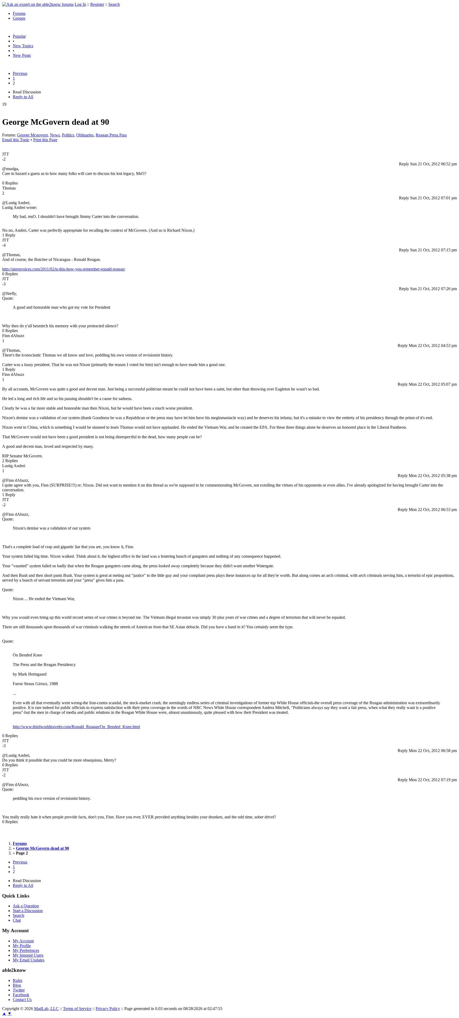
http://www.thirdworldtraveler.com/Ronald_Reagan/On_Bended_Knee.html (76, 726)
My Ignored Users (28, 955)
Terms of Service (77, 1008)
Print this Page (45, 140)
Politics (68, 135)
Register (97, 4)
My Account (23, 941)
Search (114, 4)
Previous (20, 73)
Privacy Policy (108, 1008)
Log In (80, 4)
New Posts (22, 55)
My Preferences (26, 950)
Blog (17, 985)
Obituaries (85, 135)
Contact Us (22, 999)
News (55, 135)
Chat (17, 920)
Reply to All (23, 97)
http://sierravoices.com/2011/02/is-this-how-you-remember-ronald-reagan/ (63, 269)
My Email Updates (28, 960)
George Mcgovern (32, 135)
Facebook (21, 995)
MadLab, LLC (46, 1008)
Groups (19, 18)
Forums (19, 13)
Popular (19, 36)
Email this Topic (15, 140)
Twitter (19, 990)
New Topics (23, 46)
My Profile (22, 945)
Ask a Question (26, 906)
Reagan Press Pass (111, 135)
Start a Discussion (28, 910)
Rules (17, 980)
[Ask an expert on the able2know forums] (38, 4)
